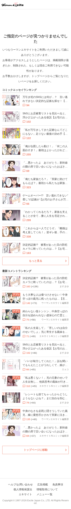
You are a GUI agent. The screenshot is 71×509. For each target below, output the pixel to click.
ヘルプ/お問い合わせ (20, 484)
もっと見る (35, 260)
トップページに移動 (36, 449)
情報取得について (47, 489)
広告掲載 (42, 484)
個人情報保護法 (22, 489)
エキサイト (25, 494)
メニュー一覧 (44, 494)
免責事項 (57, 484)
